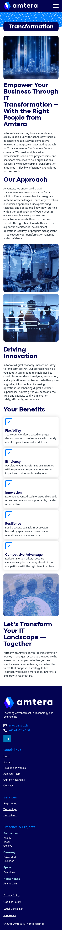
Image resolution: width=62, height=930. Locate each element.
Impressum (9, 915)
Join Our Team (11, 773)
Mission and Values (14, 767)
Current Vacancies (14, 779)
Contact (8, 785)
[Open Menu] (56, 6)
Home (6, 756)
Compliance (10, 815)
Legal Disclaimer (13, 908)
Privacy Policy (11, 895)
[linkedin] (7, 738)
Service (7, 762)
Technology (10, 809)
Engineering (10, 803)
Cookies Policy (12, 901)
